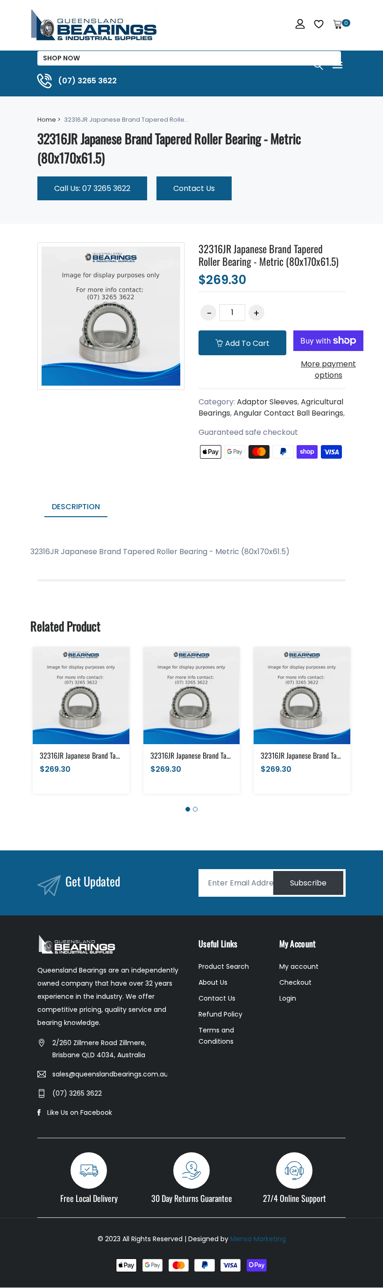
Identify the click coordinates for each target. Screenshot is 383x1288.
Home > (49, 120)
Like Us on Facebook (79, 1112)
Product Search (224, 966)
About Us (213, 982)
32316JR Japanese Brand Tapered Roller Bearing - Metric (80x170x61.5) (269, 254)
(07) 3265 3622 (77, 1093)
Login (287, 998)
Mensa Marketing (258, 1239)
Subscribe (308, 883)
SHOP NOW (61, 58)
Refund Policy (220, 1014)
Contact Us (194, 188)
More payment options (328, 370)
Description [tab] (76, 506)
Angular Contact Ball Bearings (288, 413)
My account (299, 966)
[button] (188, 809)
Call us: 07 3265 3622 (92, 188)
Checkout (295, 982)
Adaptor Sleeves (267, 401)
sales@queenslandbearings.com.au (109, 1074)
